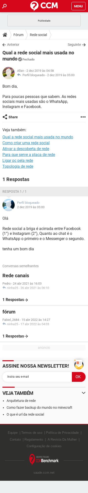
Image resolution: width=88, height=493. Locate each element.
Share (13, 117)
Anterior (13, 45)
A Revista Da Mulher (62, 439)
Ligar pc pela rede (17, 160)
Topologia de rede (17, 166)
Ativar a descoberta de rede (25, 148)
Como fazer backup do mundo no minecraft (39, 407)
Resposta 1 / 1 (14, 191)
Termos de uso (31, 432)
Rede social (38, 35)
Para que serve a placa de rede (28, 154)
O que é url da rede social (25, 414)
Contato (15, 439)
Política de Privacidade (62, 432)
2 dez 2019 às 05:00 (61, 75)
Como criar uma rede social (26, 143)
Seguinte (74, 45)
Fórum (18, 35)
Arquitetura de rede (21, 401)
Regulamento (33, 439)
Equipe (13, 432)
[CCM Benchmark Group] (44, 460)
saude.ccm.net (44, 472)
